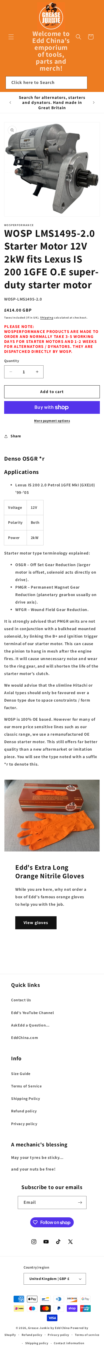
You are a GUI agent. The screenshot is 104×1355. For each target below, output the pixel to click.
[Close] (94, 83)
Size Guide (21, 1073)
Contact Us (21, 999)
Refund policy (24, 1110)
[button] (11, 37)
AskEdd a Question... (30, 1025)
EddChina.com (24, 1037)
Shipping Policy (25, 1098)
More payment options (52, 421)
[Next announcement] (94, 102)
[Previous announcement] (10, 102)
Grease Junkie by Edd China (49, 1328)
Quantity (11, 360)
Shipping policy (37, 1343)
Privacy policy (24, 1123)
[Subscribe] (80, 1202)
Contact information (69, 1343)
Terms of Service (26, 1086)
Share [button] (16, 435)
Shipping (46, 317)
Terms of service (87, 1335)
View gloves (36, 922)
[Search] (81, 82)
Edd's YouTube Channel (32, 1012)
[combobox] (46, 82)
